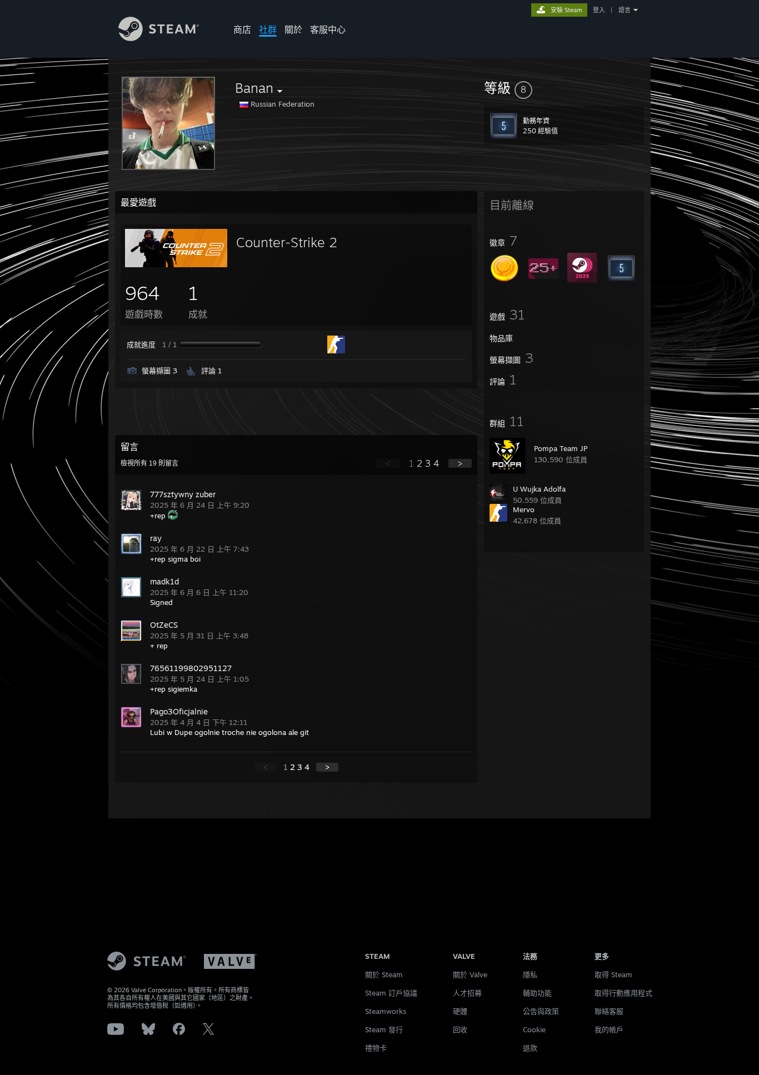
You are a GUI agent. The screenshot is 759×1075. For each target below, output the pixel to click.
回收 (460, 1029)
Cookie (534, 1029)
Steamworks (385, 1011)
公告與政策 (541, 1011)
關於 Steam (384, 974)
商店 (242, 29)
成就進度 (141, 344)
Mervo (524, 509)
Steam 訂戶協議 (391, 992)
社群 (268, 29)
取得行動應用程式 (623, 992)
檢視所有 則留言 (149, 463)
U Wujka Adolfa (539, 488)
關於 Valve (470, 974)
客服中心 (328, 29)
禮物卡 (376, 1047)
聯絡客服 (609, 1011)
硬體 (460, 1011)
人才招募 (467, 992)
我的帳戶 (609, 1029)
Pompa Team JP (560, 448)
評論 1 (211, 370)
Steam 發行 (384, 1029)
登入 (599, 10)
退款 (530, 1047)
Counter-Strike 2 (286, 242)
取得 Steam (613, 974)
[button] (564, 88)
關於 (293, 29)
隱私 (530, 974)
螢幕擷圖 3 (159, 370)
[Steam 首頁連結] (158, 38)
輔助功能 (537, 992)
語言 (624, 10)
